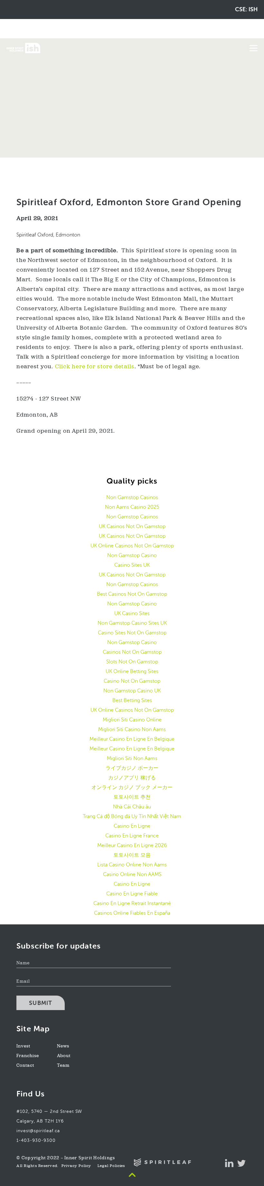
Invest (23, 1046)
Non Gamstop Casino (132, 555)
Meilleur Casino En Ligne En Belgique (132, 739)
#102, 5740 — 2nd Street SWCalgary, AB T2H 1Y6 (49, 1116)
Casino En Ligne (132, 826)
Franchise (27, 1056)
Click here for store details (95, 367)
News (63, 1046)
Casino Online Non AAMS (132, 874)
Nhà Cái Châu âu (132, 807)
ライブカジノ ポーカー (132, 768)
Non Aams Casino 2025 (132, 507)
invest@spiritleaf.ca (38, 1130)
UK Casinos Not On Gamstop (132, 526)
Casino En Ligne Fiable (132, 894)
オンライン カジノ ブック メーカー (132, 787)
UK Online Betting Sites (132, 671)
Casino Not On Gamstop (132, 681)
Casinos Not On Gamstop (132, 652)
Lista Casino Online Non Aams (132, 865)
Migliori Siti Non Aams (132, 758)
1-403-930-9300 (36, 1140)
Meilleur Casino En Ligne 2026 (132, 845)
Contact (25, 1065)
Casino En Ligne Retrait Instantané (132, 903)
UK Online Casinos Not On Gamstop (132, 546)
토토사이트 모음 (132, 855)
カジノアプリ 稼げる (132, 778)
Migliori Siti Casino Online (132, 720)
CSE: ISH (246, 9)
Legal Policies (111, 1166)
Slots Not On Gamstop (132, 662)
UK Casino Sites (132, 613)
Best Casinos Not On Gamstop (132, 594)
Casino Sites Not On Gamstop (132, 633)
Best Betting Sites (132, 700)
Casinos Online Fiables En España (132, 913)
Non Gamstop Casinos (132, 497)
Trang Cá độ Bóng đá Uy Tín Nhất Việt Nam (132, 816)
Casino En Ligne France (132, 836)
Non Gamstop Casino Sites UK (132, 623)
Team (63, 1065)
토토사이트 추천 (132, 797)
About (64, 1056)
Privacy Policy (76, 1166)
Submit (40, 1003)
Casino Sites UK (132, 565)
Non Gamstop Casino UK (132, 691)
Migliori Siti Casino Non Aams (132, 729)
